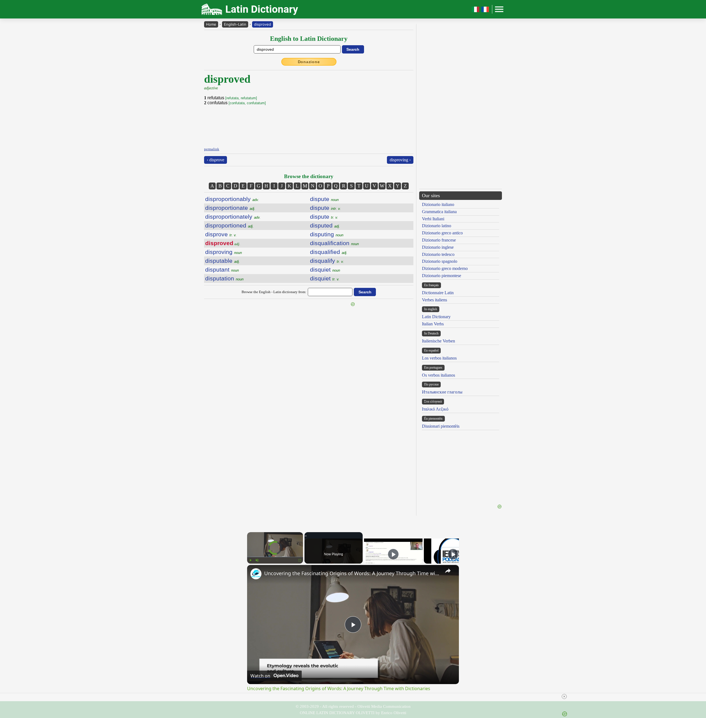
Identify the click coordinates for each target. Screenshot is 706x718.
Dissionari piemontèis (440, 426)
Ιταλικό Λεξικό (435, 409)
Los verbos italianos (439, 358)
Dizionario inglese (438, 247)
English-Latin (235, 24)
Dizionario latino (436, 225)
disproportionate (230, 208)
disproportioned (229, 225)
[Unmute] (257, 560)
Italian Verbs (433, 324)
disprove (221, 234)
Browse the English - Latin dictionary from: (274, 292)
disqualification (334, 243)
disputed (325, 225)
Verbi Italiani (433, 218)
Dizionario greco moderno (445, 268)
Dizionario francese (439, 240)
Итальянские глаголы (442, 392)
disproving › (400, 159)
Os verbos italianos (438, 375)
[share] (448, 571)
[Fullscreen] (299, 560)
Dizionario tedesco (438, 254)
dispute (324, 199)
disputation (224, 278)
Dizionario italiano (438, 204)
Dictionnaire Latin (438, 292)
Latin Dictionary (436, 316)
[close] (564, 696)
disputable (222, 261)
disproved (262, 24)
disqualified (328, 252)
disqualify (327, 261)
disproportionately (233, 216)
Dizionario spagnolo (439, 261)
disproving (223, 252)
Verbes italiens (434, 300)
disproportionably (232, 199)
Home (211, 24)
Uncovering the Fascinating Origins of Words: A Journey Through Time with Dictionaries (352, 573)
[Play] (250, 560)
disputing (326, 234)
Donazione (309, 62)
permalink (211, 149)
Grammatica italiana (439, 211)
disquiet (325, 269)
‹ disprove (215, 159)
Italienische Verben (438, 341)
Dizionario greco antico (442, 233)
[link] (255, 573)
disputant (222, 269)
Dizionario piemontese (441, 275)
